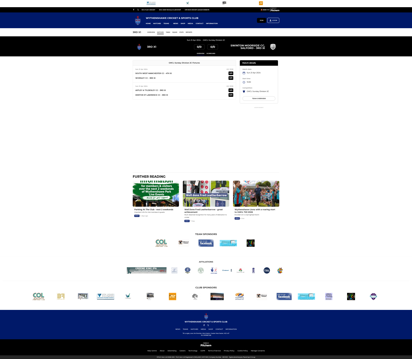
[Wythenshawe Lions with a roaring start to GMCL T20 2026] (256, 194)
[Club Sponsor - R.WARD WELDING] (224, 3)
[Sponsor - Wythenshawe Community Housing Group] (187, 3)
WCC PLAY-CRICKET (148, 10)
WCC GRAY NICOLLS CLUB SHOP (170, 10)
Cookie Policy (242, 351)
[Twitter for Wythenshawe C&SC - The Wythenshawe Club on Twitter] (228, 243)
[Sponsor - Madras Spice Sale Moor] (217, 297)
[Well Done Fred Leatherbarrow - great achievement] (206, 194)
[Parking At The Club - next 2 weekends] (156, 194)
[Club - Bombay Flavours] (61, 297)
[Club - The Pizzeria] (83, 297)
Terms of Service (214, 351)
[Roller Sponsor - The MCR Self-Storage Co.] (260, 3)
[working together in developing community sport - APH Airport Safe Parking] (239, 297)
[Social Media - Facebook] (206, 243)
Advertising (171, 351)
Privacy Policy (229, 351)
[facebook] (134, 9)
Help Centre (152, 351)
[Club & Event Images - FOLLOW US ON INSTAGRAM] (183, 243)
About (162, 351)
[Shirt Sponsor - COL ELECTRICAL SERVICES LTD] (161, 243)
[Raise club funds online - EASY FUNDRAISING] (328, 297)
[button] (148, 23)
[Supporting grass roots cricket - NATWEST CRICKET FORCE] (373, 297)
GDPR (202, 351)
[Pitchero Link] (275, 10)
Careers (182, 351)
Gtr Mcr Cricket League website (197, 10)
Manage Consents (258, 351)
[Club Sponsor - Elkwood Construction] (194, 297)
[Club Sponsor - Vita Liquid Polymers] (151, 3)
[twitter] (138, 10)
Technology (192, 351)
